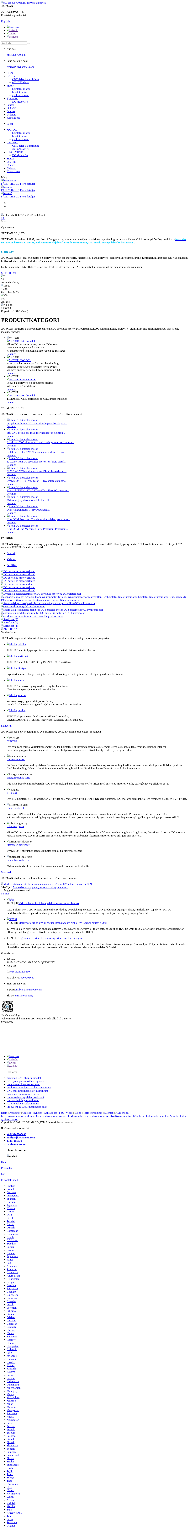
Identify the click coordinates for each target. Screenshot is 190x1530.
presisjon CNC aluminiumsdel (24, 1077)
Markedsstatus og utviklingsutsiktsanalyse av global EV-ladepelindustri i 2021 (62, 922)
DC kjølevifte (20, 101)
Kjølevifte (12, 98)
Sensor (10, 104)
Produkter (14, 1112)
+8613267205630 (16, 54)
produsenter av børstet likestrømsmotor (29, 1087)
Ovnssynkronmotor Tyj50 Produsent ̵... (28, 509)
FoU (61, 1112)
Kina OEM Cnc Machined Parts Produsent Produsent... (37, 528)
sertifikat (23, 656)
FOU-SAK (12, 108)
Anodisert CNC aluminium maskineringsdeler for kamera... (40, 442)
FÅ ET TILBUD (10, 183)
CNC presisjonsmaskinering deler (26, 1081)
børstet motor (20, 91)
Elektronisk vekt (16, 807)
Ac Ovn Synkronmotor (118, 1115)
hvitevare (12, 740)
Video (69, 1112)
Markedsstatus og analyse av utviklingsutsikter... (40, 887)
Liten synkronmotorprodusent (18, 1115)
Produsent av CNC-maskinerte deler (27, 1106)
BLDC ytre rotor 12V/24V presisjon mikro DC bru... (36, 451)
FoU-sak (11, 161)
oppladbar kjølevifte (18, 859)
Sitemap (109, 1112)
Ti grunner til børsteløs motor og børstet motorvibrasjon (50, 937)
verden (21, 710)
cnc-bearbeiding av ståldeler (23, 1100)
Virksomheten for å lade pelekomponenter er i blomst (48, 903)
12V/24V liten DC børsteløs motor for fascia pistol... (36, 461)
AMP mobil (122, 1112)
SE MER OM (8, 272)
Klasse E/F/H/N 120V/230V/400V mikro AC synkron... (38, 490)
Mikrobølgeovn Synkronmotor (87, 1115)
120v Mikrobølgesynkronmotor (150, 1115)
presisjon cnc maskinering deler (25, 1093)
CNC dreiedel (27, 341)
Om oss (11, 111)
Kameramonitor (16, 759)
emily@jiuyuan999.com (20, 66)
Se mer (5, 893)
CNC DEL (12, 142)
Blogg (78, 1112)
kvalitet (22, 695)
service (22, 680)
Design (22, 668)
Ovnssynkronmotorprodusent (52, 1115)
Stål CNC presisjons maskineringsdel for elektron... (36, 432)
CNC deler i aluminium (25, 79)
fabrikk (22, 644)
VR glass (12, 792)
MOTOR (12, 129)
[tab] (98, 553)
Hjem (10, 72)
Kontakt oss (13, 117)
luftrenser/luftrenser (18, 844)
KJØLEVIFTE (15, 152)
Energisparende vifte (18, 777)
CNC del (11, 75)
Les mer (11, 353)
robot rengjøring (16, 826)
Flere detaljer (27, 183)
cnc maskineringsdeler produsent (25, 1097)
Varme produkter (92, 1112)
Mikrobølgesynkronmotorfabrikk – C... (29, 499)
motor (10, 85)
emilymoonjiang (23, 995)
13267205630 (26, 977)
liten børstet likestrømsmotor (23, 1084)
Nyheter (11, 114)
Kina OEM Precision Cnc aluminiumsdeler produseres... (38, 519)
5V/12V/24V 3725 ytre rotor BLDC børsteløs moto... (36, 480)
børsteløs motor (21, 88)
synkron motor (20, 95)
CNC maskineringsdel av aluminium (27, 1090)
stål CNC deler (20, 82)
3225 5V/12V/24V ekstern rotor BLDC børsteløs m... (36, 471)
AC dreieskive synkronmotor (23, 1103)
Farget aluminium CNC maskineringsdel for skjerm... (37, 423)
